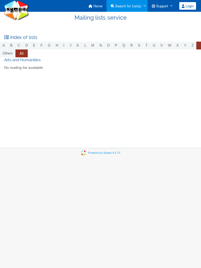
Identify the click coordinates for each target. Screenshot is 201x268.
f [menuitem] (42, 45)
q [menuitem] (123, 45)
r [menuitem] (131, 45)
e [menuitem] (34, 45)
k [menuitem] (78, 45)
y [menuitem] (185, 45)
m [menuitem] (92, 45)
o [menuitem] (108, 45)
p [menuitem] (116, 45)
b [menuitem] (11, 45)
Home (97, 5)
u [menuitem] (154, 45)
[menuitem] (95, 6)
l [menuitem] (85, 45)
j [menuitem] (70, 45)
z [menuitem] (193, 45)
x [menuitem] (177, 45)
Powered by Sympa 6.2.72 (104, 152)
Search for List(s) (127, 5)
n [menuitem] (100, 45)
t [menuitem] (147, 45)
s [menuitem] (139, 45)
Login (189, 5)
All (22, 53)
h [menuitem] (57, 45)
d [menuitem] (26, 45)
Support (161, 5)
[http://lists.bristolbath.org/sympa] (17, 10)
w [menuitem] (169, 45)
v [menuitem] (161, 45)
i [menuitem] (63, 45)
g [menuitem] (49, 45)
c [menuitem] (19, 45)
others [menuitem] (8, 53)
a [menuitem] (4, 45)
